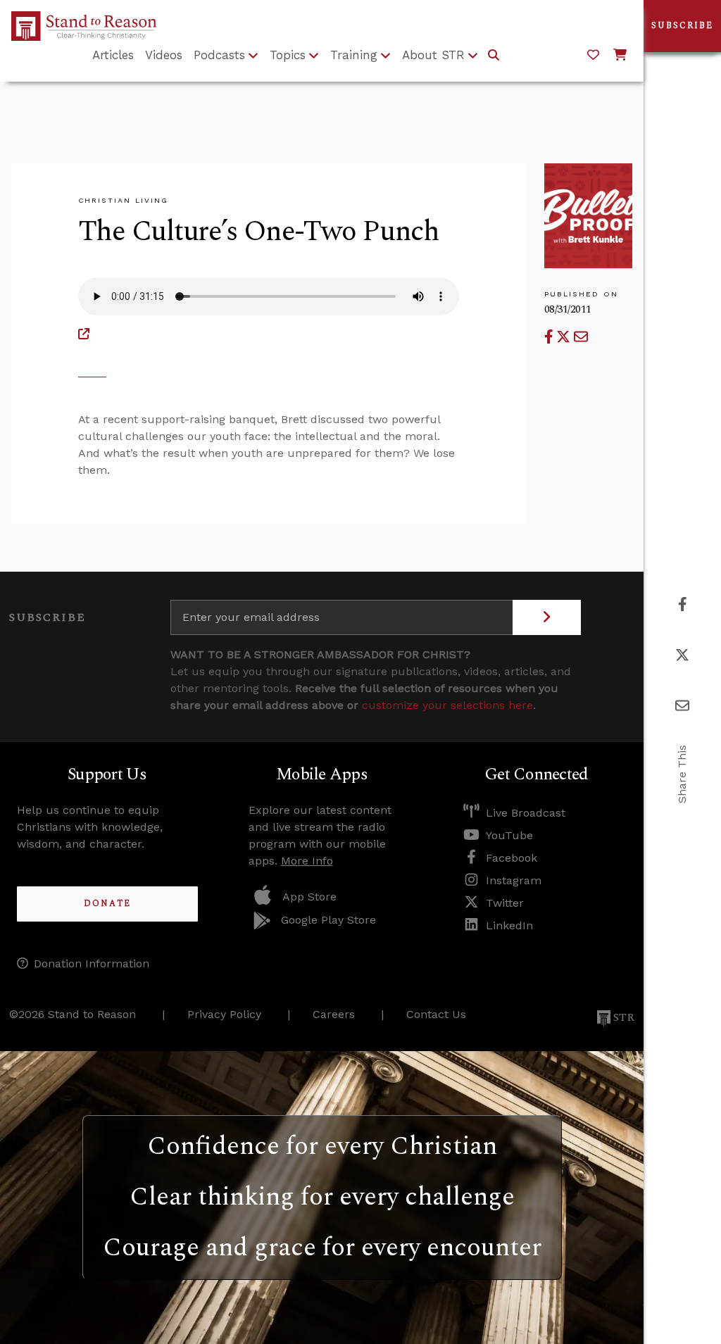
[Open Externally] (83, 334)
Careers (334, 1014)
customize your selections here (447, 705)
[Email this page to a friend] (581, 337)
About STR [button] (433, 55)
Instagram (513, 880)
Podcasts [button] (219, 55)
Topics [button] (288, 55)
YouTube (509, 835)
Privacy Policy (224, 1014)
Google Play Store (328, 920)
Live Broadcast (525, 812)
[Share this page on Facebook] (550, 337)
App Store (309, 896)
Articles (113, 55)
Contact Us (436, 1014)
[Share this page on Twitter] (565, 337)
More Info (307, 860)
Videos (163, 55)
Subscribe (682, 25)
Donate (107, 903)
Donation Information (91, 963)
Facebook (511, 858)
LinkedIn (509, 925)
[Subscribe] (547, 617)
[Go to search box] (493, 55)
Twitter (505, 903)
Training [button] (353, 55)
